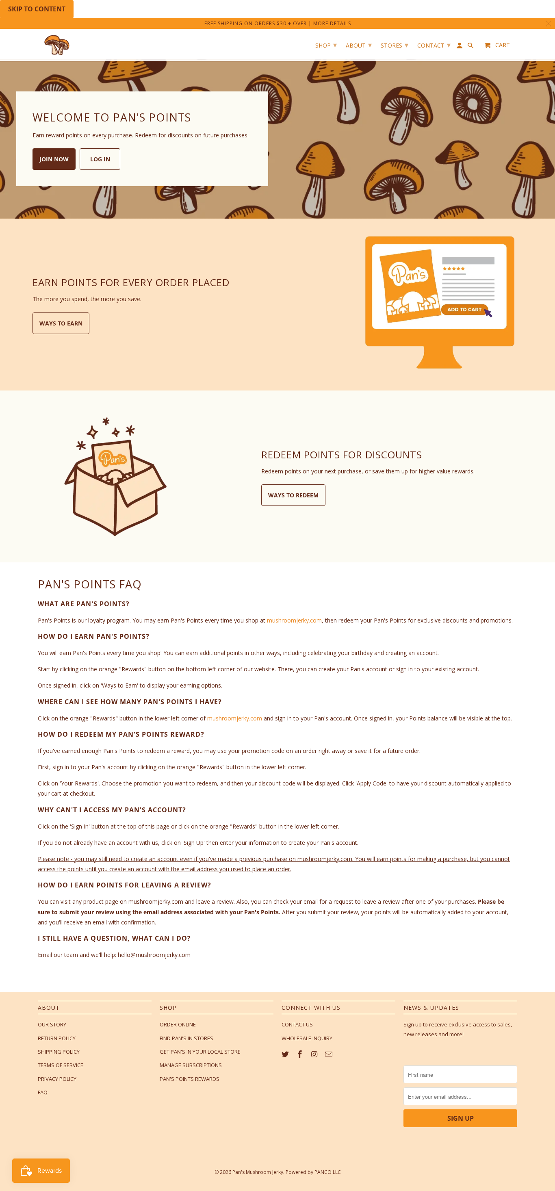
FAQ (43, 1092)
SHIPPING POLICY (59, 1051)
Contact (434, 45)
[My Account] (460, 47)
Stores (394, 45)
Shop (326, 45)
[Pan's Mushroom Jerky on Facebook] (300, 1054)
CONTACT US (297, 1024)
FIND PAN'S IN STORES (186, 1038)
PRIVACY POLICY (57, 1079)
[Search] (471, 47)
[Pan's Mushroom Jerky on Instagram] (315, 1054)
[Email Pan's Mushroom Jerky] (329, 1054)
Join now (54, 159)
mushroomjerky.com (294, 620)
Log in (100, 159)
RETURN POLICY (57, 1038)
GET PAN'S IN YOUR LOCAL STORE (200, 1051)
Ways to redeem (293, 495)
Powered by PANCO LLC (313, 1172)
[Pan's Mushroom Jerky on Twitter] (286, 1054)
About (359, 45)
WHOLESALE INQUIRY (307, 1038)
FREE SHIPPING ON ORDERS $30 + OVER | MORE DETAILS (277, 23)
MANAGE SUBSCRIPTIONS (191, 1065)
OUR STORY (52, 1024)
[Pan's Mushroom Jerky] (58, 45)
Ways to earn (60, 323)
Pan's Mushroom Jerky (257, 1172)
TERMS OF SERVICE (60, 1065)
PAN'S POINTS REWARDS (189, 1079)
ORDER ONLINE (178, 1024)
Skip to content (36, 8)
